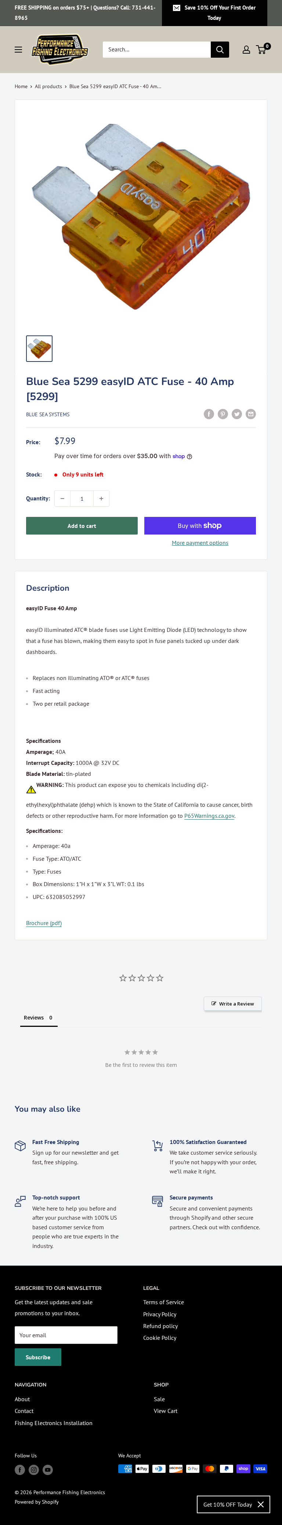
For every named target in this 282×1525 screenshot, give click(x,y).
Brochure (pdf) (44, 923)
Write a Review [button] (236, 1003)
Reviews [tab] (34, 1017)
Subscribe (38, 1357)
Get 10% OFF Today (227, 1504)
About (22, 1399)
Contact (24, 1410)
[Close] (261, 1504)
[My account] (246, 50)
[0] (261, 49)
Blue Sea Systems (47, 414)
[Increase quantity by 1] (101, 498)
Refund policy (160, 1326)
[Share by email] (251, 413)
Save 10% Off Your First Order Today (220, 12)
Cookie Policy (159, 1337)
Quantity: (38, 498)
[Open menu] (18, 50)
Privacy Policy (159, 1314)
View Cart (165, 1410)
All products (48, 86)
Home (21, 86)
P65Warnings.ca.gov (209, 815)
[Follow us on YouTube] (48, 1469)
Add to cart (82, 525)
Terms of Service (163, 1302)
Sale (159, 1399)
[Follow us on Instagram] (34, 1469)
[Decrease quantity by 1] (62, 498)
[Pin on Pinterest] (223, 413)
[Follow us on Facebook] (20, 1469)
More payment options (200, 542)
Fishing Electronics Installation (54, 1423)
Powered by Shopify (37, 1502)
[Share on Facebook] (209, 413)
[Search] (220, 50)
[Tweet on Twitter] (237, 413)
